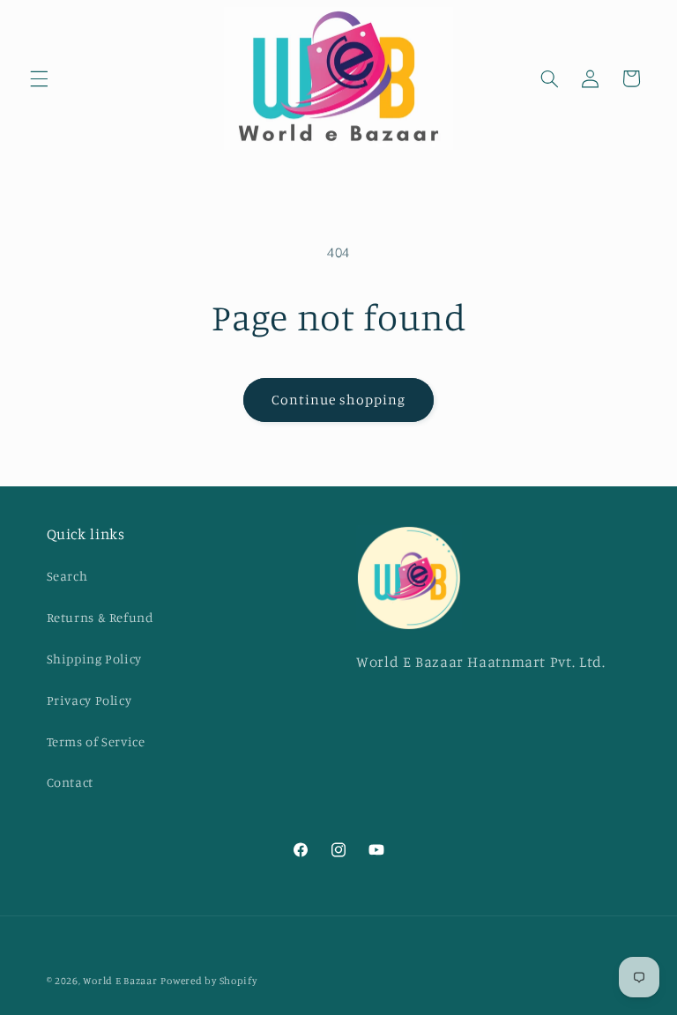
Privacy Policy (89, 700)
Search (67, 575)
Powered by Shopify (208, 980)
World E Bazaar (120, 980)
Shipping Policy (94, 658)
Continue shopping (339, 399)
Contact (70, 781)
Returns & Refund (100, 617)
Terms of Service (96, 741)
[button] (39, 78)
